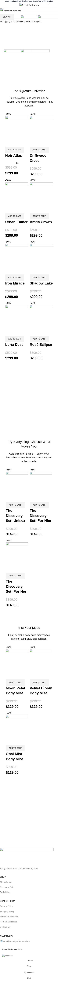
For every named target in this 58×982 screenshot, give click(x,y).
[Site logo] (29, 5)
